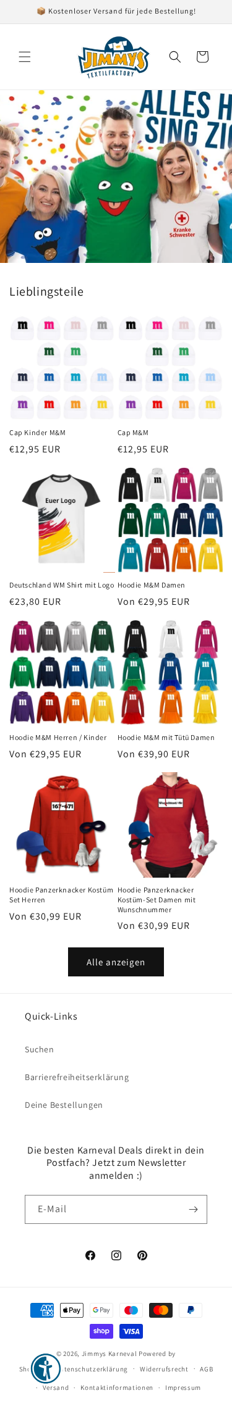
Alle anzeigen (116, 962)
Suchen (39, 1049)
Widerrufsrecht (164, 1369)
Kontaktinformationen (116, 1387)
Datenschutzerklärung (91, 1369)
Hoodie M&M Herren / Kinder (58, 737)
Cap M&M (133, 432)
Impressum (183, 1387)
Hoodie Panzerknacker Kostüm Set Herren (61, 894)
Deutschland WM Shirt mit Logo (61, 584)
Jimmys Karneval (109, 1353)
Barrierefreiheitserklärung (77, 1077)
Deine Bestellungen (64, 1104)
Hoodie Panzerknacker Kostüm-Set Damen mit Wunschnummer (157, 899)
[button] (24, 56)
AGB (206, 1369)
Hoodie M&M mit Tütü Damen (166, 737)
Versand (56, 1387)
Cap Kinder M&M (37, 432)
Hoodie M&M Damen (152, 584)
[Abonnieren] (193, 1209)
